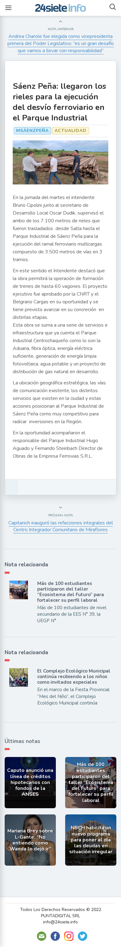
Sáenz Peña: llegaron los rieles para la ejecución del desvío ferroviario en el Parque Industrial (59, 102)
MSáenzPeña (32, 131)
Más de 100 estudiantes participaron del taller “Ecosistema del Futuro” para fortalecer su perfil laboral (70, 591)
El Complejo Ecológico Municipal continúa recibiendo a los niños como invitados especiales (73, 676)
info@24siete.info (60, 922)
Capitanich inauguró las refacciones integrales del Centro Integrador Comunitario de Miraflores (60, 526)
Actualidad (71, 131)
